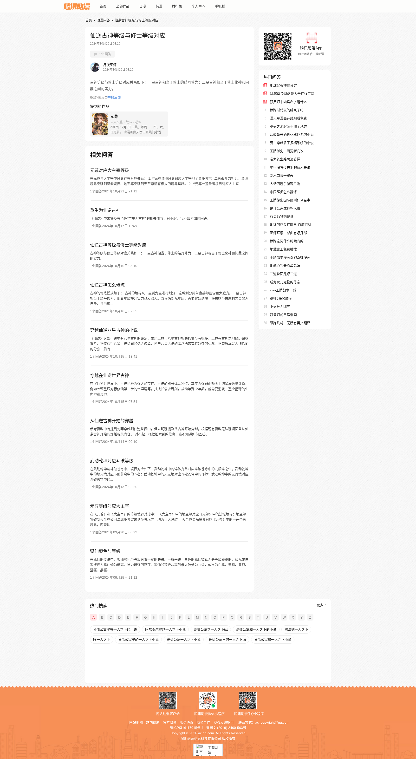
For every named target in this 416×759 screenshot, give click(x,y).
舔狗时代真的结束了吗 (287, 110)
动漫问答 (103, 20)
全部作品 (123, 6)
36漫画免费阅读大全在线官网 (292, 94)
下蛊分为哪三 (280, 306)
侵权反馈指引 (224, 722)
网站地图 (136, 722)
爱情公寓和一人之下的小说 (256, 629)
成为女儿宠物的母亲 (285, 282)
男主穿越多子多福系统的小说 (292, 143)
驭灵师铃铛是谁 (281, 216)
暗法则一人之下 (296, 629)
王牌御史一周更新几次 (287, 151)
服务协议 (186, 722)
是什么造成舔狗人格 (285, 208)
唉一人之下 (101, 639)
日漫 (142, 6)
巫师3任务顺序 (281, 298)
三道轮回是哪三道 (283, 274)
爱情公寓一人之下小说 (184, 639)
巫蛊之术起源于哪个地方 (288, 126)
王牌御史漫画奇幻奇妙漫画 (290, 257)
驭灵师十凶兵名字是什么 (288, 102)
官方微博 (169, 722)
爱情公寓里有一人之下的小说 (115, 629)
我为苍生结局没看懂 (285, 159)
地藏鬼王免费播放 (283, 249)
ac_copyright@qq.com (272, 722)
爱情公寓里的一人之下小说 (138, 639)
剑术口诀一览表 (281, 175)
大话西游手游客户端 (285, 184)
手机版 (220, 6)
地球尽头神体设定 (283, 85)
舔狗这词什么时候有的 (287, 241)
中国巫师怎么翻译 (283, 192)
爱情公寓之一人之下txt (211, 629)
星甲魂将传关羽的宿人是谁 (290, 167)
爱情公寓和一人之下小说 (272, 639)
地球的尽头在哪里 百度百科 (290, 225)
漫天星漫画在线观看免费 (288, 118)
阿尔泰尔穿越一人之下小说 (165, 629)
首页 (103, 6)
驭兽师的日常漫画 (283, 315)
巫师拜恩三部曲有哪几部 (288, 233)
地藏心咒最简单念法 (285, 266)
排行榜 (177, 6)
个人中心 (198, 6)
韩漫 (159, 6)
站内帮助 (153, 722)
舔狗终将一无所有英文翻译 (290, 323)
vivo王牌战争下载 (283, 290)
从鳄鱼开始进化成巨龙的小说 (292, 135)
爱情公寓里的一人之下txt (227, 639)
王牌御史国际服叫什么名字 (290, 200)
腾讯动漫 (77, 6)
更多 (320, 605)
